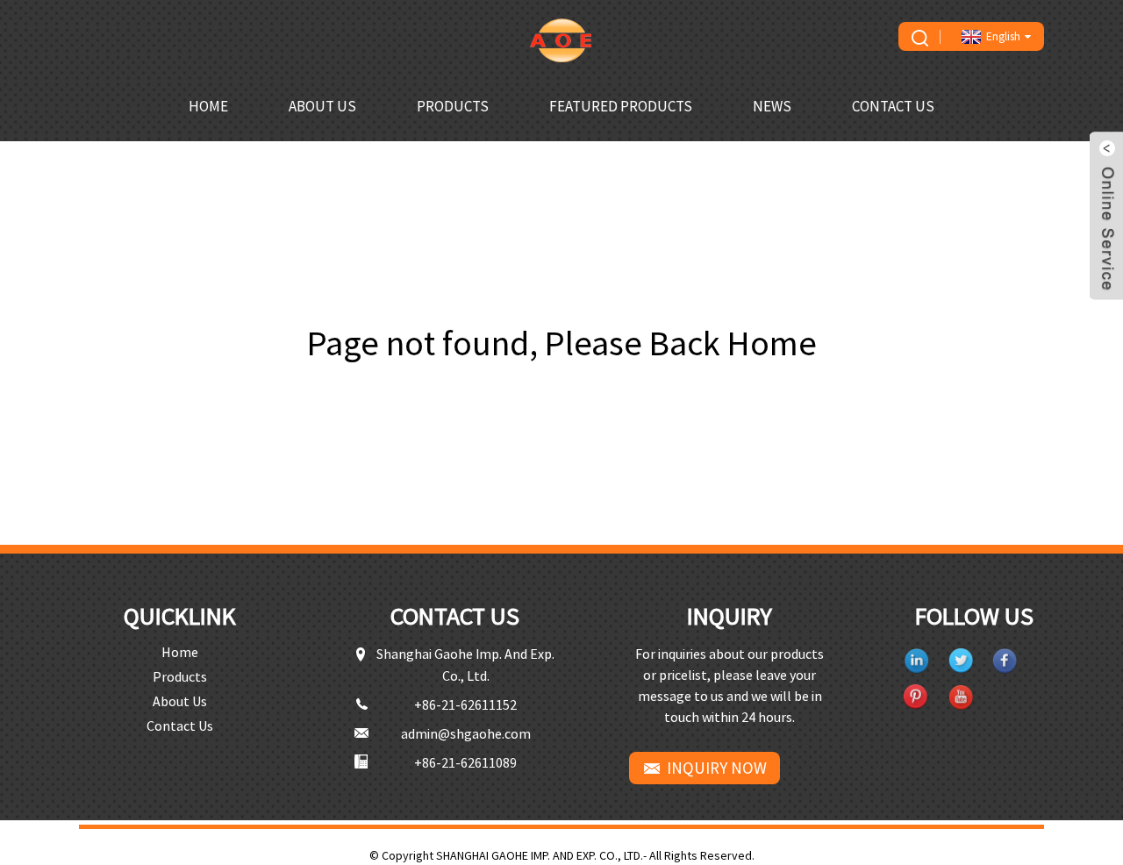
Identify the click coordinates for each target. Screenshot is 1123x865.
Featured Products (620, 106)
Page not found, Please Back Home (562, 343)
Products (453, 106)
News (772, 106)
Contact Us (893, 106)
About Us (322, 106)
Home (208, 106)
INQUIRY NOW (717, 767)
